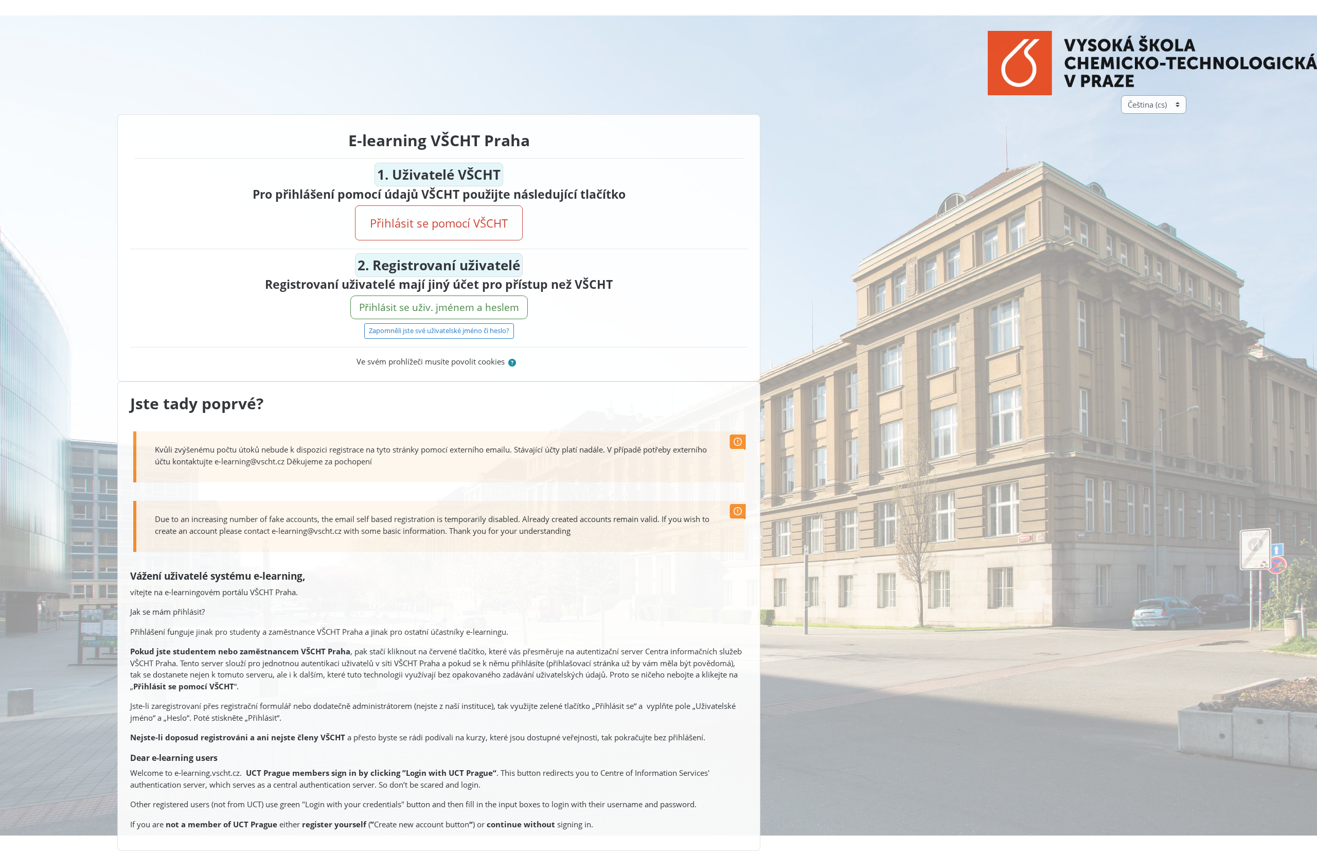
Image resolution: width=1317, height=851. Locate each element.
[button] (512, 362)
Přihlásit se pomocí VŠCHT (439, 223)
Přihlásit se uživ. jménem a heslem (439, 307)
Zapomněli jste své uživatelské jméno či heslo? (439, 330)
